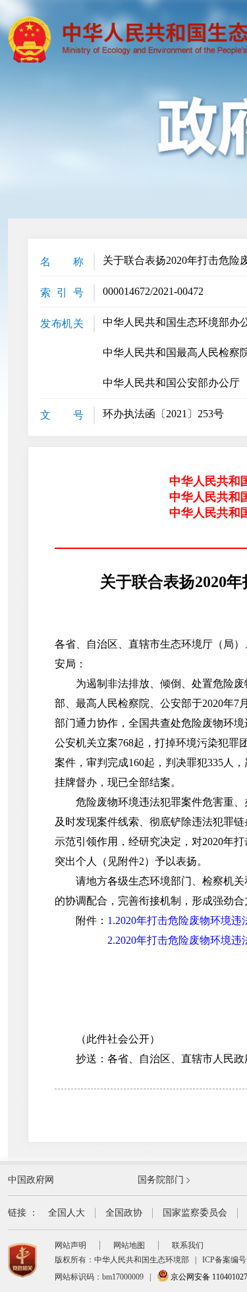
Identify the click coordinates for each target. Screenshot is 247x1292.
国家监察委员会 (195, 1213)
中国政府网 (31, 1180)
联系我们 (188, 1245)
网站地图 (129, 1245)
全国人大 (66, 1213)
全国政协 (123, 1213)
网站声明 (70, 1245)
